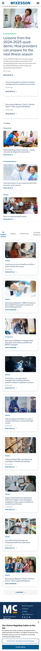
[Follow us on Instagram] (24, 617)
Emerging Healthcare (36, 234)
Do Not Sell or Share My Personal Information (20, 641)
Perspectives (24, 233)
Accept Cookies (20, 647)
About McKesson (27, 614)
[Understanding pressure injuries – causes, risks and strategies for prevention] (20, 141)
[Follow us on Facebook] (22, 617)
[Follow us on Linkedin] (29, 617)
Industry (13, 233)
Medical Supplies (27, 606)
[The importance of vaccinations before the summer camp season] (20, 175)
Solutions (25, 609)
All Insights (3, 233)
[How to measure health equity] (20, 207)
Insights (24, 611)
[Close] (38, 622)
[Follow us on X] (27, 617)
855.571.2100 (6, 618)
